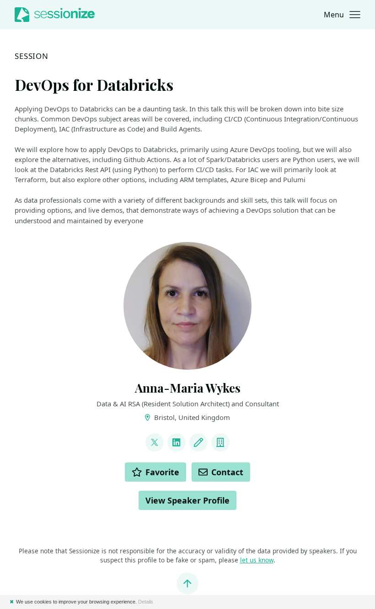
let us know (256, 560)
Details (145, 601)
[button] (342, 14)
